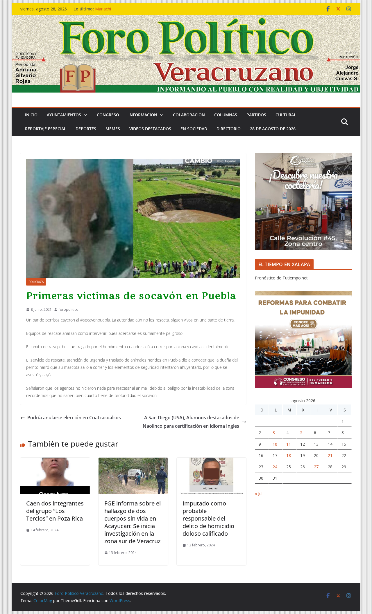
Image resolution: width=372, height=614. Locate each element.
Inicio (31, 115)
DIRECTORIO (229, 128)
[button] (84, 115)
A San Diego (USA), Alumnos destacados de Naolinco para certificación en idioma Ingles (191, 421)
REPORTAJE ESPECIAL (45, 128)
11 (288, 444)
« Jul (258, 493)
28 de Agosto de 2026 (273, 128)
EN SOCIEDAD (193, 128)
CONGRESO (108, 115)
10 (275, 444)
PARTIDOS (256, 115)
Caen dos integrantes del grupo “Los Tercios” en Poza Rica (55, 510)
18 (288, 455)
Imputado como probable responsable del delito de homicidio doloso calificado (208, 518)
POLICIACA (36, 282)
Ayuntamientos (64, 115)
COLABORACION (189, 115)
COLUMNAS (225, 115)
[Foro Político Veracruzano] (186, 19)
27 (316, 466)
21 (330, 455)
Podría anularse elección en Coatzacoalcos (74, 417)
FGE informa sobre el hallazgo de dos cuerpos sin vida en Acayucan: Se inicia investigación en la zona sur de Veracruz (132, 522)
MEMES (112, 128)
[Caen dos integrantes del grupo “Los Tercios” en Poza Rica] (55, 461)
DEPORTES (86, 128)
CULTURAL (286, 115)
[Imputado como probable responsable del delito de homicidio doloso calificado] (211, 461)
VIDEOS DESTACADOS (150, 128)
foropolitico (68, 309)
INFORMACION (142, 115)
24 (275, 466)
